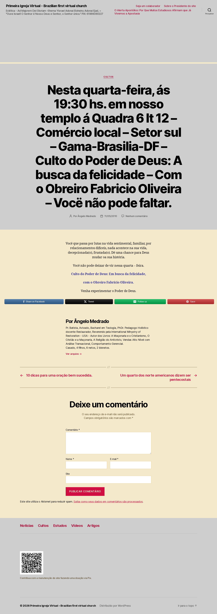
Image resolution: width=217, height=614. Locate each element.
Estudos (60, 525)
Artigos (93, 525)
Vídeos (77, 525)
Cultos (108, 77)
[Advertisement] (108, 41)
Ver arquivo (74, 353)
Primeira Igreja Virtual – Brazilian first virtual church (63, 605)
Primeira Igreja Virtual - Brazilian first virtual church (46, 6)
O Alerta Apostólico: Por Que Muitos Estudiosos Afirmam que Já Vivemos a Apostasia (152, 12)
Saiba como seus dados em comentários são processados (108, 501)
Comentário (73, 430)
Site (68, 473)
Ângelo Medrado (87, 216)
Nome (70, 459)
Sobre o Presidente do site (180, 6)
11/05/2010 (110, 216)
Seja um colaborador (148, 6)
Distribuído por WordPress (115, 605)
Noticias (27, 525)
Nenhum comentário (136, 216)
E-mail (114, 459)
